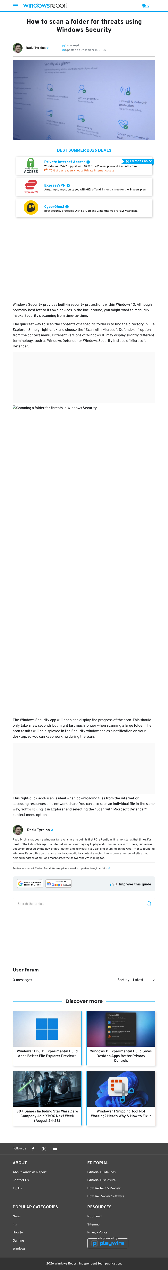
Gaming (18, 1241)
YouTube (55, 1149)
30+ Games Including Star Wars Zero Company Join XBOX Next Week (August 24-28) (47, 1116)
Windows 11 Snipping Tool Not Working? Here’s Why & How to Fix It (121, 1114)
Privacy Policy (97, 1233)
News (17, 1216)
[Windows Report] (45, 5)
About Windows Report (30, 1172)
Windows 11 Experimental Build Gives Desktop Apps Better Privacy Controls (121, 1056)
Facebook (33, 1149)
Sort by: (123, 980)
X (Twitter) (44, 1149)
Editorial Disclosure (101, 1180)
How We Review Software (105, 1196)
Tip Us (17, 1188)
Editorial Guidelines (101, 1172)
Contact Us (21, 1180)
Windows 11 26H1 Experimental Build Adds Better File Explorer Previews (47, 1054)
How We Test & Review (103, 1188)
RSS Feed (94, 1216)
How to (18, 1233)
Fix (15, 1225)
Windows (19, 1249)
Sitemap (93, 1225)
